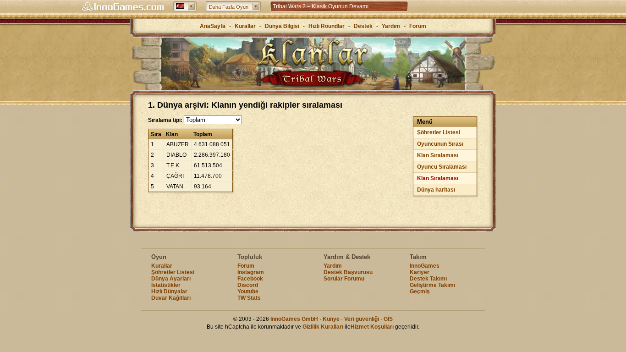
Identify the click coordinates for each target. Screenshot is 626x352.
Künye (331, 319)
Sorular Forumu (344, 278)
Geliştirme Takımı (432, 285)
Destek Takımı (428, 278)
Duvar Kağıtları (171, 298)
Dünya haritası (436, 190)
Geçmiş (420, 291)
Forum (417, 26)
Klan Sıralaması (437, 155)
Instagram (250, 272)
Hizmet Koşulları (372, 327)
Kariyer (419, 272)
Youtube (247, 291)
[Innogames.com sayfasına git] (123, 6)
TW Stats (249, 298)
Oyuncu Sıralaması (442, 167)
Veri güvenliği (361, 319)
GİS (388, 319)
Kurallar (245, 26)
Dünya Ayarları (171, 278)
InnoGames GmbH (294, 319)
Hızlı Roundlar (326, 26)
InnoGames (424, 266)
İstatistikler (166, 285)
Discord (247, 285)
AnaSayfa (212, 26)
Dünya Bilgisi (282, 26)
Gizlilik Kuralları (322, 327)
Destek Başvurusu (348, 272)
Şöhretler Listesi (438, 132)
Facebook (250, 278)
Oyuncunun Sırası (440, 144)
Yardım (391, 26)
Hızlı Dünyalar (169, 291)
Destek (363, 26)
